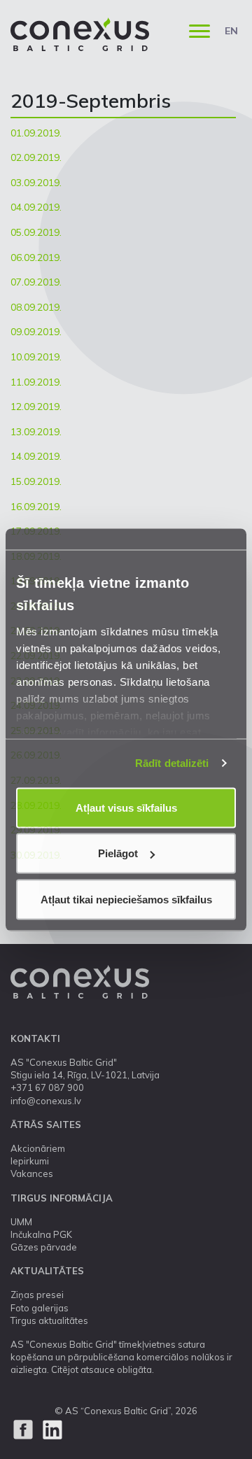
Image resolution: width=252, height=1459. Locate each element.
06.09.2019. (36, 257)
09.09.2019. (36, 331)
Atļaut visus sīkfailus (126, 807)
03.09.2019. (36, 182)
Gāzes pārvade (43, 1247)
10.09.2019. (36, 357)
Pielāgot (118, 853)
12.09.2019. (36, 406)
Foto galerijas (39, 1307)
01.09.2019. (36, 133)
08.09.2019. (36, 307)
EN (231, 30)
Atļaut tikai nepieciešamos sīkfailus (126, 899)
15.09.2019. (36, 481)
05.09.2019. (36, 232)
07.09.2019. (36, 282)
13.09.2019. (36, 431)
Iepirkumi (29, 1161)
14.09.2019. (36, 456)
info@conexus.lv (45, 1100)
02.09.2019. (36, 157)
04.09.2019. (36, 207)
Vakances (31, 1173)
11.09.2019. (36, 382)
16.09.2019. (36, 506)
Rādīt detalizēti (172, 763)
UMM (21, 1221)
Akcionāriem (37, 1148)
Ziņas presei (37, 1294)
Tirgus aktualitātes (49, 1320)
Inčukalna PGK (41, 1234)
